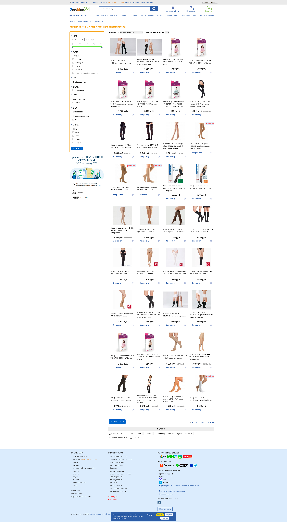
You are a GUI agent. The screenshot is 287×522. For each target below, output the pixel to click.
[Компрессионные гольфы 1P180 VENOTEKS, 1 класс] (201, 299)
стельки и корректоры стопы (121, 459)
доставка (85, 459)
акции (75, 477)
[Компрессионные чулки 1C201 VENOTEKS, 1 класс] (149, 215)
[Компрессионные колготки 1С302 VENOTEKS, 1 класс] (175, 47)
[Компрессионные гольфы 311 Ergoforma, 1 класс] (201, 173)
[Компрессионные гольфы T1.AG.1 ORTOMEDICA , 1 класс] (175, 257)
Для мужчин (135, 438)
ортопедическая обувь (118, 456)
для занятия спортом (118, 491)
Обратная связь (165, 509)
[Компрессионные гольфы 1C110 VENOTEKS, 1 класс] (175, 215)
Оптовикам (75, 491)
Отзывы (136, 2)
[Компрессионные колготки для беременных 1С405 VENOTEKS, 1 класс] (175, 89)
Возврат (128, 2)
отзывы (76, 474)
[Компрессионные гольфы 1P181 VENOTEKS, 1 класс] (175, 299)
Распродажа (112, 496)
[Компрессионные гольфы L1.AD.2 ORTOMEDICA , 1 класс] (201, 257)
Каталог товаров (80, 15)
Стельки (104, 15)
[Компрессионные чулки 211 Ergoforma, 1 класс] (175, 173)
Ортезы (123, 15)
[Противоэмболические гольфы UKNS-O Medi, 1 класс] (201, 384)
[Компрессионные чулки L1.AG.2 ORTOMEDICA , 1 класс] (123, 257)
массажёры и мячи (117, 477)
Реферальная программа (81, 496)
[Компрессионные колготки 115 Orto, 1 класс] (201, 342)
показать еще (117, 422)
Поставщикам (76, 494)
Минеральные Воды (80, 2)
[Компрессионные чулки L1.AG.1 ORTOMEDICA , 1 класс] (149, 257)
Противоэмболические (118, 438)
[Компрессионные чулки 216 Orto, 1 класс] (149, 384)
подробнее (197, 152)
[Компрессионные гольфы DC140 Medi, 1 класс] (149, 173)
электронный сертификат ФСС (84, 468)
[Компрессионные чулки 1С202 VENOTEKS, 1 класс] (201, 47)
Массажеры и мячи (182, 15)
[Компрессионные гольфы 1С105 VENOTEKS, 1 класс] (149, 89)
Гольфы (171, 434)
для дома (113, 483)
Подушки (168, 15)
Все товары (112, 499)
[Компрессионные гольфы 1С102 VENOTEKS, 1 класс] (123, 342)
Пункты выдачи (147, 2)
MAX (164, 479)
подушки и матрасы (117, 462)
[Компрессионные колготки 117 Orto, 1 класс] (123, 131)
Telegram (166, 482)
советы (75, 485)
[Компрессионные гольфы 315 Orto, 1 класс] (175, 384)
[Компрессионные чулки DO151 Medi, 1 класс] (201, 131)
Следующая (207, 422)
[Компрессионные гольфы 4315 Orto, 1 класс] (175, 342)
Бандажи (113, 15)
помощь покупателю (81, 456)
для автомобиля (116, 485)
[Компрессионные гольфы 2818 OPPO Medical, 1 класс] (175, 131)
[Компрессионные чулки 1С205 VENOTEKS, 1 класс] (123, 89)
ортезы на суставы (117, 471)
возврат (76, 465)
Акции (95, 2)
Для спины (132, 15)
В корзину (117, 72)
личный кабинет (79, 483)
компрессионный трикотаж (120, 474)
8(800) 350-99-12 (210, 2)
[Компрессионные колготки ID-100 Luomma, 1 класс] (123, 215)
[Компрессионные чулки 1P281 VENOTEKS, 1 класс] (123, 47)
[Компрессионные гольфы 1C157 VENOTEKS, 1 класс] (201, 215)
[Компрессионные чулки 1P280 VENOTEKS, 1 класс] (149, 47)
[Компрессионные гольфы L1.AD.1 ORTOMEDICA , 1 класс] (123, 299)
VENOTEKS (130, 434)
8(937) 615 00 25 (166, 476)
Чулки (179, 434)
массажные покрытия (118, 488)
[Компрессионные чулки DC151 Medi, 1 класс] (123, 173)
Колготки (188, 434)
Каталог (79, 21)
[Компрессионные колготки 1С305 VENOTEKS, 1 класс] (149, 342)
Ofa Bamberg (160, 434)
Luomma (148, 434)
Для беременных (211, 15)
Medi (139, 434)
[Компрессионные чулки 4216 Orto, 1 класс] (201, 89)
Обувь (96, 15)
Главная (72, 21)
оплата (75, 462)
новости (76, 471)
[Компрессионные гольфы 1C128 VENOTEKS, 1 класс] (149, 299)
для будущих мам (116, 480)
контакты (76, 480)
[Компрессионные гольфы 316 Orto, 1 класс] (123, 384)
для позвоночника (117, 465)
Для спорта (197, 15)
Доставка (112, 2)
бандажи (113, 468)
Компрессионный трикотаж (151, 15)
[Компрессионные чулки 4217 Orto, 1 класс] (149, 131)
